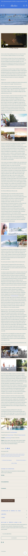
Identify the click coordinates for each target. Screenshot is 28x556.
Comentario (3, 489)
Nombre (2, 476)
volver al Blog (14, 464)
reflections (2, 456)
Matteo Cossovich (21, 436)
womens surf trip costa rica (16, 457)
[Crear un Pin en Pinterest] (9, 449)
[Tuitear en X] (5, 449)
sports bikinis (7, 456)
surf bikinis (11, 456)
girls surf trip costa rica (11, 455)
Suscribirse (14, 539)
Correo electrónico (5, 482)
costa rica (6, 455)
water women (3, 457)
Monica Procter (10, 436)
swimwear (22, 456)
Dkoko (5, 552)
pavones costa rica (21, 455)
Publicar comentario (8, 501)
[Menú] (1, 6)
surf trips (14, 456)
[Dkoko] (14, 7)
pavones (17, 455)
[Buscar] (4, 6)
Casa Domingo (8, 438)
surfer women (18, 456)
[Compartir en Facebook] (7, 449)
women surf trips (8, 457)
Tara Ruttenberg (13, 433)
